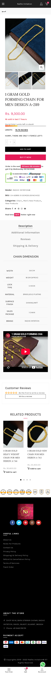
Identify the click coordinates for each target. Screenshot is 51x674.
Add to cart (25, 149)
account (41, 4)
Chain (19, 201)
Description (25, 225)
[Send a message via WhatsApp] (43, 664)
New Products (11, 203)
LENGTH (8, 130)
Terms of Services (11, 563)
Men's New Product (32, 201)
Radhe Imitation (24, 4)
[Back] (4, 11)
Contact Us (8, 547)
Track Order (8, 567)
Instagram (32, 522)
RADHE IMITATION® (21, 190)
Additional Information (25, 232)
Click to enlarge (41, 67)
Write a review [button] (25, 396)
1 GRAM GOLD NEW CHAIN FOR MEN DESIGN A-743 (37, 454)
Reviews (25, 239)
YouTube (38, 522)
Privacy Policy (9, 551)
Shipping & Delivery (25, 245)
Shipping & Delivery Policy (15, 555)
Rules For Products (12, 543)
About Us (7, 540)
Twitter (19, 522)
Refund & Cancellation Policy (16, 559)
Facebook (12, 522)
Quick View (21, 423)
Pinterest (25, 522)
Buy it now (25, 157)
